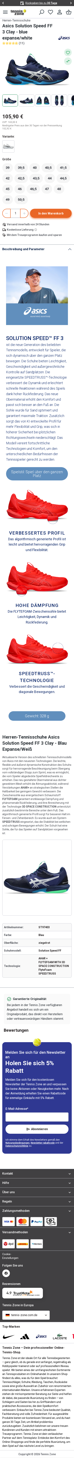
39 (9, 169)
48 (60, 190)
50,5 (23, 201)
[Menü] (5, 12)
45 (9, 190)
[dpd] (8, 1243)
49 (9, 201)
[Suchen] (41, 12)
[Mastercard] (22, 1221)
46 (21, 190)
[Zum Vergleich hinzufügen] (68, 61)
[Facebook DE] (6, 1273)
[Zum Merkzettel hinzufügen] (68, 52)
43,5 (38, 179)
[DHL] (22, 1243)
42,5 (23, 179)
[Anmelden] (60, 12)
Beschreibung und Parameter (23, 249)
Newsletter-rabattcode (43, 1143)
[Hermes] (36, 1243)
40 (36, 169)
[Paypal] (36, 1221)
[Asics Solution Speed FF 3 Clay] (8, 146)
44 (51, 179)
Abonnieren (39, 1129)
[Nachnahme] (50, 1221)
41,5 (65, 169)
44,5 (65, 179)
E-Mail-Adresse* (17, 1109)
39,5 (23, 169)
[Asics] (64, 38)
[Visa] (8, 1221)
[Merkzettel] (50, 12)
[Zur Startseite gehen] (18, 12)
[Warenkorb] (69, 12)
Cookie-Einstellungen (6, 1256)
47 (48, 190)
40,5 (50, 169)
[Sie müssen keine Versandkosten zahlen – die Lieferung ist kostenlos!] (36, 229)
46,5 (35, 190)
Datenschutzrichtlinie (17, 1146)
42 (9, 179)
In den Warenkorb (51, 213)
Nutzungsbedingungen (18, 1143)
